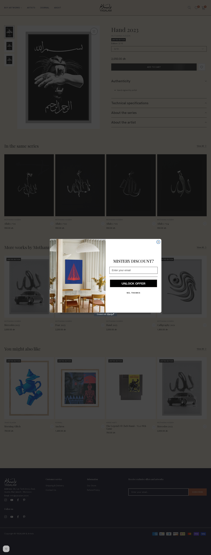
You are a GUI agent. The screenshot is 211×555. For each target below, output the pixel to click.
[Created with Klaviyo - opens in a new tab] (105, 314)
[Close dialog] (158, 242)
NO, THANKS (133, 293)
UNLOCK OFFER (133, 283)
